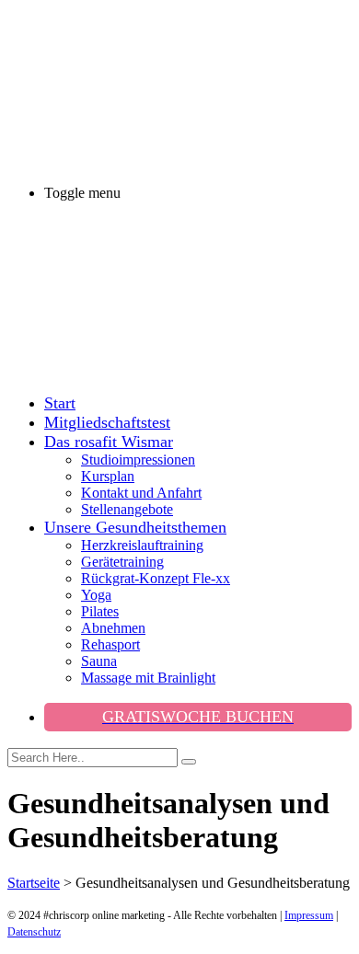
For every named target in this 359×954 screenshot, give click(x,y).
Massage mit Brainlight (148, 677)
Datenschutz (34, 931)
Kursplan (107, 476)
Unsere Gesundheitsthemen (135, 527)
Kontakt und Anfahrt (141, 492)
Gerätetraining (122, 561)
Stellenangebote (127, 509)
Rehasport (110, 644)
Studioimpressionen (138, 459)
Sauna (99, 661)
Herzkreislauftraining (142, 545)
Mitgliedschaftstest (107, 422)
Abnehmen (113, 628)
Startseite (33, 883)
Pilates (100, 611)
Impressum (308, 915)
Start (59, 403)
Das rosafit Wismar (108, 441)
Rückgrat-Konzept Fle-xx (155, 578)
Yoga (96, 595)
